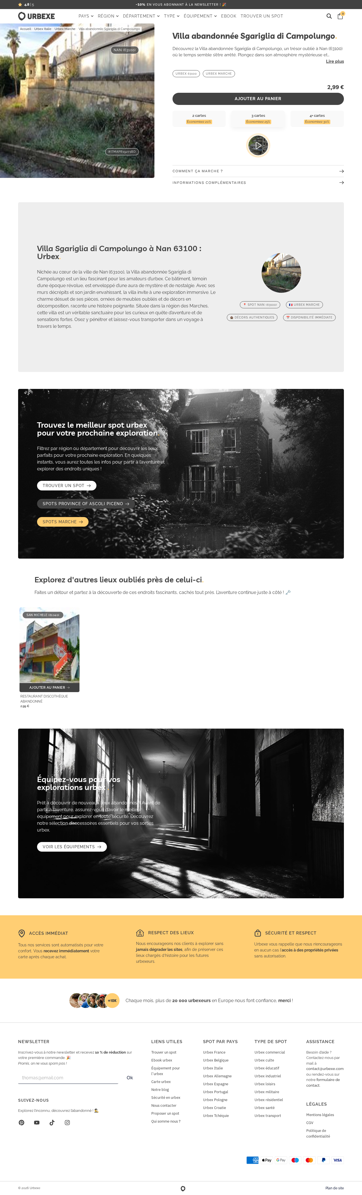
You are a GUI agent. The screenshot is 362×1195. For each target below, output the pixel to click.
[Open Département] (158, 16)
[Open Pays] (92, 16)
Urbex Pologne (215, 1099)
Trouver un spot (163, 1052)
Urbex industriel (268, 1076)
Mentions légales (320, 1114)
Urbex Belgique (216, 1060)
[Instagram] (67, 1122)
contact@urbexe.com (325, 1069)
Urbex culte (264, 1060)
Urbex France (214, 1052)
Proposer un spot (165, 1113)
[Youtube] (36, 1122)
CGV (309, 1122)
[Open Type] (178, 16)
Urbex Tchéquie (216, 1115)
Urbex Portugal (215, 1092)
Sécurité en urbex (165, 1097)
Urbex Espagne (215, 1084)
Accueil (25, 29)
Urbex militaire (267, 1092)
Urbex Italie (42, 29)
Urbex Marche (65, 29)
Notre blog (160, 1089)
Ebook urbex (161, 1060)
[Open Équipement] (215, 16)
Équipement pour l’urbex (165, 1071)
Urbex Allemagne (217, 1076)
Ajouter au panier (258, 98)
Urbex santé (265, 1107)
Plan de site (335, 1188)
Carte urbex (161, 1081)
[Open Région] (117, 16)
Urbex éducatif (267, 1068)
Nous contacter (163, 1105)
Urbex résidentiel (269, 1099)
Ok (130, 1077)
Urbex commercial (270, 1052)
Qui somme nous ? (165, 1121)
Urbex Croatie (214, 1107)
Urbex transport (268, 1115)
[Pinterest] (21, 1122)
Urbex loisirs (265, 1084)
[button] (86, 504)
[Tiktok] (52, 1122)
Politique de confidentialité (318, 1133)
